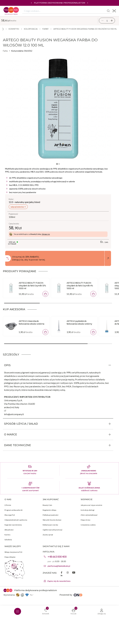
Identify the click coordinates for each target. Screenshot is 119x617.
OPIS (7, 365)
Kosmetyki (14, 29)
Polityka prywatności (50, 515)
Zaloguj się (46, 234)
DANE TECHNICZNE (17, 445)
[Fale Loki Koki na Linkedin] (61, 575)
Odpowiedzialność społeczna (15, 520)
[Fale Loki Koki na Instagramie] (67, 572)
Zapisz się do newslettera (58, 581)
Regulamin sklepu (49, 510)
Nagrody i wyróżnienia (13, 525)
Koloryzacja (31, 29)
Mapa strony (85, 520)
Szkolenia (8, 539)
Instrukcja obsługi (87, 510)
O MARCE (10, 434)
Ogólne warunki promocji (52, 530)
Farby (45, 29)
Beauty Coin (47, 505)
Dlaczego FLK (9, 515)
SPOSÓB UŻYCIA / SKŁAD (21, 423)
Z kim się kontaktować (89, 515)
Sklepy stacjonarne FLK (13, 552)
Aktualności (8, 530)
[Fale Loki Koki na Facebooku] (61, 572)
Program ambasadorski (13, 510)
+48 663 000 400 (57, 556)
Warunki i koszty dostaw (52, 520)
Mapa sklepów (9, 557)
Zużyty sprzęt (48, 535)
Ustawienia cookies (88, 525)
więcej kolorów (17, 207)
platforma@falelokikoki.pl (59, 566)
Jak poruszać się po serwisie (91, 505)
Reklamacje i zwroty (50, 525)
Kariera (7, 535)
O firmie (7, 505)
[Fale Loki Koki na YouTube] (73, 572)
